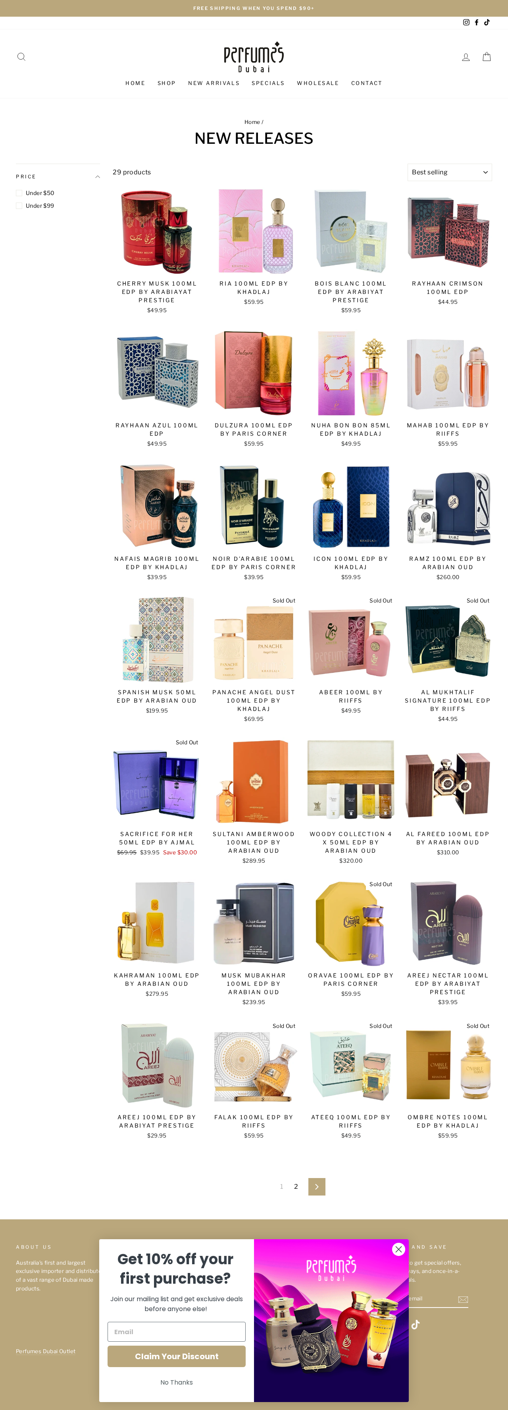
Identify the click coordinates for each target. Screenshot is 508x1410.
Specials (268, 83)
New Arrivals (214, 83)
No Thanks (176, 1382)
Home (135, 83)
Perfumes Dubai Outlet (45, 1351)
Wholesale (318, 83)
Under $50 (40, 192)
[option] (254, 8)
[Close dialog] (399, 1249)
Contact (367, 83)
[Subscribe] (463, 1299)
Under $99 (40, 205)
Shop (167, 83)
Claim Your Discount (177, 1356)
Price (26, 177)
